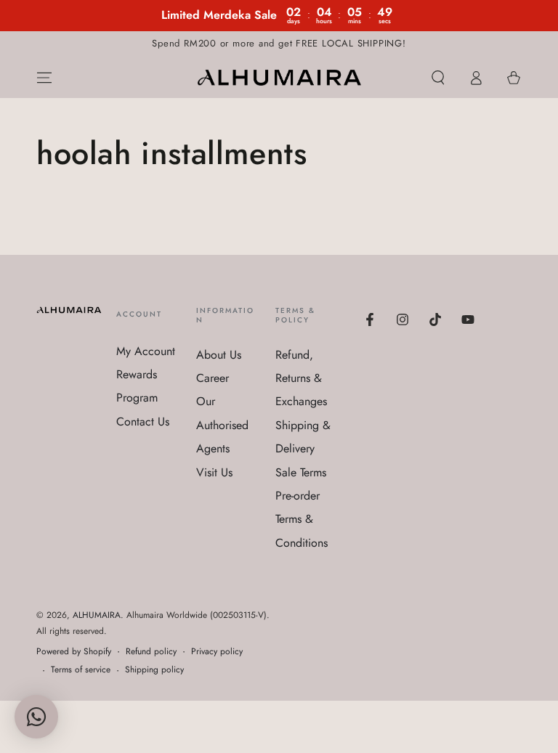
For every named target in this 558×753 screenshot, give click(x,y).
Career (212, 378)
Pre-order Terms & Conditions (301, 519)
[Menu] (44, 78)
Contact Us (142, 421)
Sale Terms (300, 472)
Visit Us (214, 472)
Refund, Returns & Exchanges (301, 378)
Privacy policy (217, 652)
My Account (145, 351)
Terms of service (80, 670)
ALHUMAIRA (97, 615)
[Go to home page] (279, 78)
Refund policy (151, 652)
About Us (218, 354)
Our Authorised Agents (222, 425)
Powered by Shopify (73, 652)
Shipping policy (154, 670)
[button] (438, 78)
